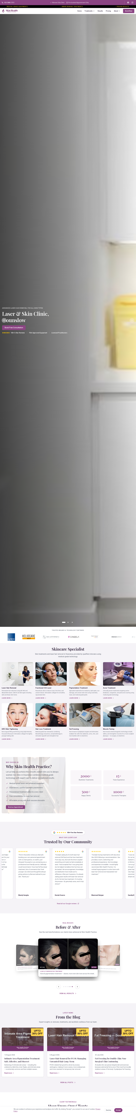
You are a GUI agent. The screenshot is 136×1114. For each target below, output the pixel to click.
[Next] (77, 987)
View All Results (67, 993)
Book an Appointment (15, 807)
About (116, 11)
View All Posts (66, 1082)
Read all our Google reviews (67, 903)
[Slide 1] (64, 986)
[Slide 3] (68, 986)
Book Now (128, 11)
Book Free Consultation (14, 324)
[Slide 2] (67, 986)
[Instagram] (132, 2)
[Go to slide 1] (64, 622)
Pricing (108, 11)
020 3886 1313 (9, 2)
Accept (118, 1110)
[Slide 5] (72, 986)
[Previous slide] (4, 320)
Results (100, 11)
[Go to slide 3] (72, 622)
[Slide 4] (70, 986)
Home (79, 11)
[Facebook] (128, 2)
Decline (108, 1110)
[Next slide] (132, 320)
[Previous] (59, 987)
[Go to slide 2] (68, 622)
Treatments (89, 11)
